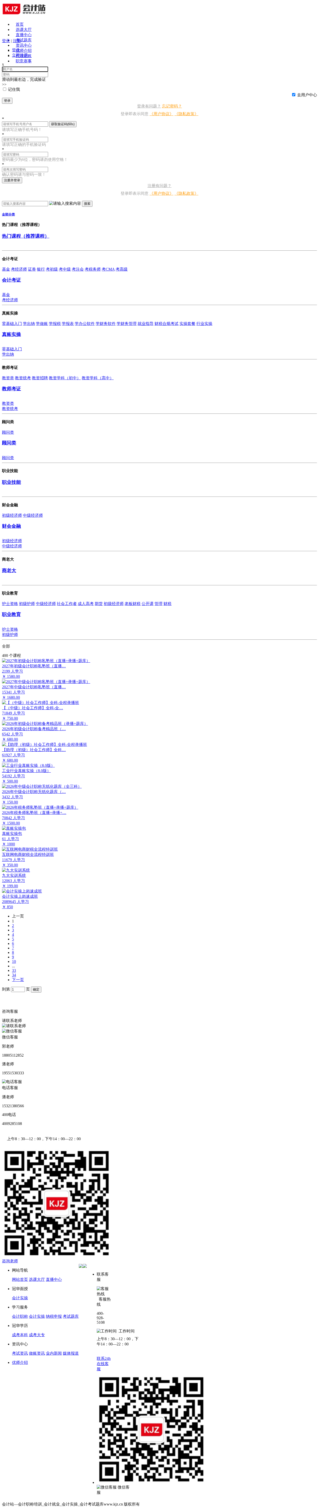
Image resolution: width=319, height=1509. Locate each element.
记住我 (14, 89)
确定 (36, 989)
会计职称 (20, 1316)
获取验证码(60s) (63, 124)
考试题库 (24, 40)
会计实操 (20, 1298)
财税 (167, 604)
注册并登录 (12, 180)
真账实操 (11, 334)
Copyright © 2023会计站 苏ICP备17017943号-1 (180, 1504)
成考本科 (20, 1335)
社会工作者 (67, 604)
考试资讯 (20, 1353)
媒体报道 (71, 1353)
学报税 (55, 323)
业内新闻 (54, 1353)
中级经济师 (33, 515)
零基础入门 (12, 323)
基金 (6, 269)
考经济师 (19, 269)
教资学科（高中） (98, 378)
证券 (32, 269)
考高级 (122, 269)
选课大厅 (24, 29)
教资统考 (23, 378)
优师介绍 (24, 50)
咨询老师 (10, 1261)
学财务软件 (106, 323)
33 (14, 970)
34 (14, 975)
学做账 (42, 323)
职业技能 (11, 482)
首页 (20, 24)
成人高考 (86, 604)
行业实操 (204, 323)
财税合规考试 (166, 323)
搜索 (87, 203)
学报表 (68, 323)
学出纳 (29, 323)
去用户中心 (307, 95)
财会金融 (11, 526)
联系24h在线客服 (104, 1363)
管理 (158, 604)
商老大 (9, 570)
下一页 (18, 980)
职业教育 (11, 614)
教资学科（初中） (65, 378)
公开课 (148, 604)
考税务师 (93, 269)
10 (14, 961)
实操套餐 (187, 323)
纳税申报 (54, 1316)
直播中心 (24, 35)
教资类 (8, 378)
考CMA (108, 269)
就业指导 (146, 323)
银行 (41, 269)
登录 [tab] (16, 50)
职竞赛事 (24, 61)
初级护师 (27, 604)
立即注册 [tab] (20, 55)
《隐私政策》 (186, 114)
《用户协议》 (161, 114)
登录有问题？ (149, 106)
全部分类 (8, 214)
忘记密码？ (172, 106)
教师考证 (11, 388)
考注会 (78, 269)
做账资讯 (37, 1353)
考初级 (52, 269)
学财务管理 (127, 323)
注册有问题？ (159, 186)
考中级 (65, 269)
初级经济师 (12, 515)
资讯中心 (24, 45)
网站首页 (20, 1279)
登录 (7, 100)
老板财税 (133, 604)
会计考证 (11, 280)
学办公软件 (85, 323)
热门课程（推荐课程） (25, 236)
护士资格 (10, 604)
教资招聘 (40, 378)
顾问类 (8, 432)
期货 (99, 604)
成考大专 (37, 1335)
